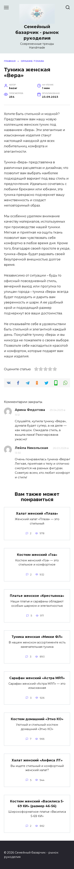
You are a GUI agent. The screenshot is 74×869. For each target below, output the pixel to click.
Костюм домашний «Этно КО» (37, 719)
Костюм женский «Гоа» (37, 554)
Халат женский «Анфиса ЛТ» (37, 760)
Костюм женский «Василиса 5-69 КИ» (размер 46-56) (37, 803)
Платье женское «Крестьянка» (37, 596)
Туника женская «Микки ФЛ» (37, 637)
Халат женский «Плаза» (37, 513)
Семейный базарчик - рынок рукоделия (37, 32)
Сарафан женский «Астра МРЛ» (37, 678)
